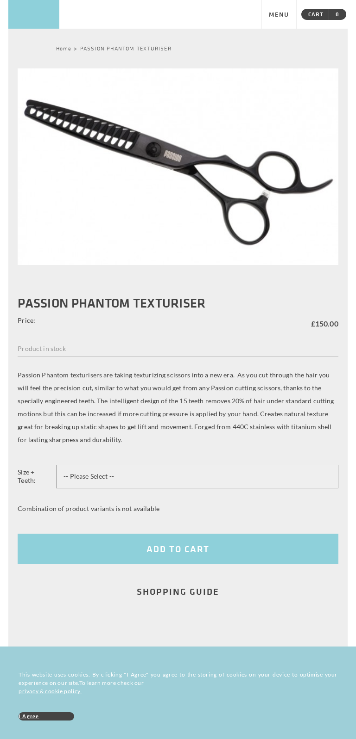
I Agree (29, 716)
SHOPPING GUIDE (178, 591)
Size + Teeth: (27, 476)
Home (64, 48)
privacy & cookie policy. (50, 691)
